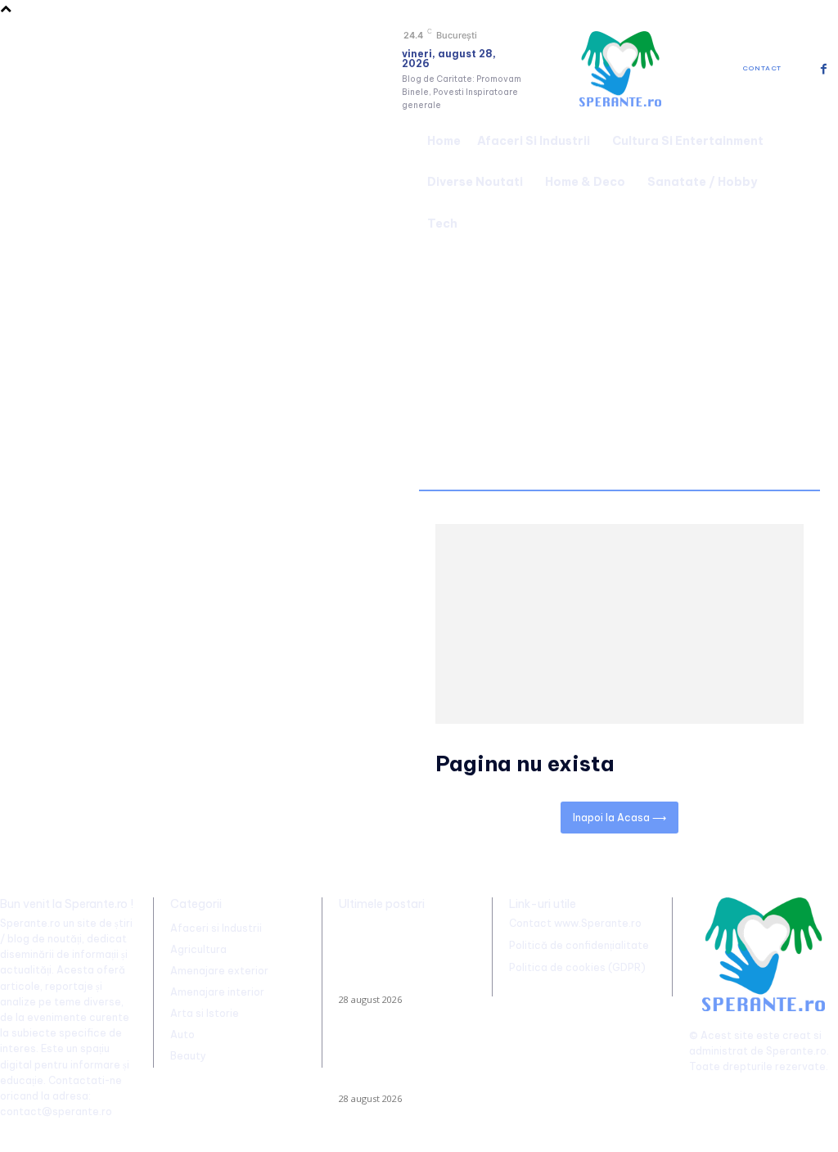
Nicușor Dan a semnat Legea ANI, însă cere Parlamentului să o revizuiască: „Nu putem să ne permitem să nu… (396, 958)
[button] (818, 180)
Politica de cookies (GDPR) (577, 967)
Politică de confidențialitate (579, 945)
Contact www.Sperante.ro (575, 923)
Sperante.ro (796, 1051)
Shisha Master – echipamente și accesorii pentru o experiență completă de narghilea (402, 1063)
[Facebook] (823, 69)
